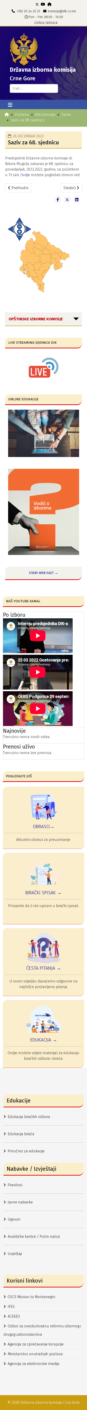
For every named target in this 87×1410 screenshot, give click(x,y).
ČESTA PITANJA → (43, 968)
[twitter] (37, 4)
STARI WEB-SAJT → (43, 573)
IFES (11, 1306)
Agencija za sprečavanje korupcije (36, 1344)
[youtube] (43, 4)
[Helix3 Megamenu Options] (10, 105)
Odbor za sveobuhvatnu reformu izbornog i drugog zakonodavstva (42, 1330)
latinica (51, 22)
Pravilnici (15, 1185)
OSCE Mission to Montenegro (31, 1297)
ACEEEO (14, 1316)
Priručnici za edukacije (26, 1151)
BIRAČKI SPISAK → (43, 892)
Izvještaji (15, 1253)
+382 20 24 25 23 (28, 11)
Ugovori (14, 1219)
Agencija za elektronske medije (33, 1363)
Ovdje (25, 175)
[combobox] (34, 88)
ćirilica (39, 22)
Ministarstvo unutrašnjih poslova (35, 1354)
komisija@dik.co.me (62, 11)
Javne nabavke (20, 1202)
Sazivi (66, 114)
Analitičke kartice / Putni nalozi (34, 1236)
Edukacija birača (21, 1134)
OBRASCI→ (44, 826)
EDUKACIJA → (43, 1040)
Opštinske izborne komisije (36, 319)
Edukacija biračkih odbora (29, 1117)
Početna (22, 114)
